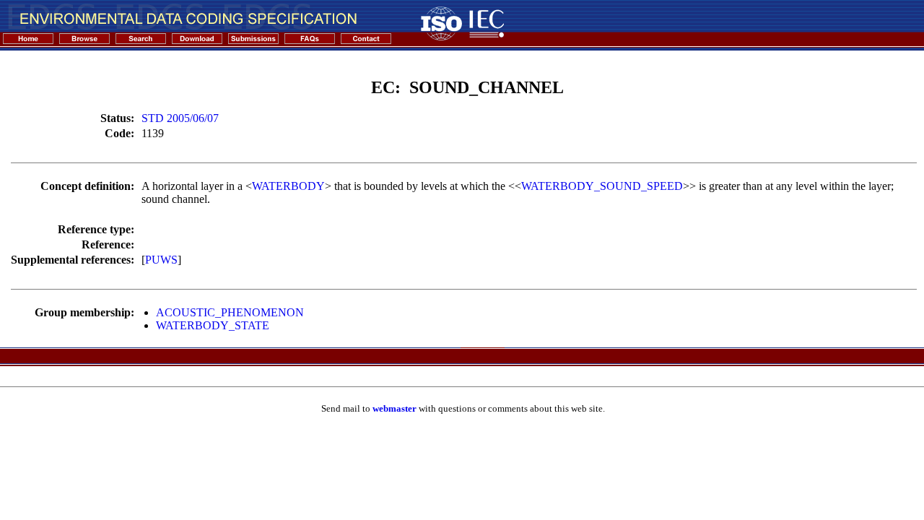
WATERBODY (288, 186)
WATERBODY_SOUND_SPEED (602, 186)
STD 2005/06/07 (180, 118)
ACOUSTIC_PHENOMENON (230, 312)
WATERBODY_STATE (212, 325)
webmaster (394, 408)
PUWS (161, 260)
